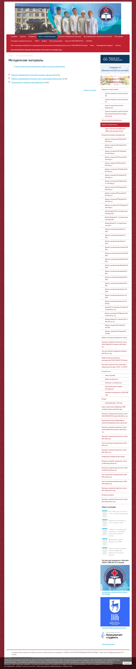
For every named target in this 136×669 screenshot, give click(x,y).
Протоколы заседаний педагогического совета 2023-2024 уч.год (115, 438)
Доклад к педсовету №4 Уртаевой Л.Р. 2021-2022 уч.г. (115, 164)
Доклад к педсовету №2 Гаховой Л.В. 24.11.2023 (115, 326)
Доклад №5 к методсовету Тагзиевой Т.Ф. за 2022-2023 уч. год (116, 308)
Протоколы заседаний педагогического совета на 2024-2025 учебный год (115, 469)
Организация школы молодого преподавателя (113, 388)
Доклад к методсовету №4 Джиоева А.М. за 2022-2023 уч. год (116, 314)
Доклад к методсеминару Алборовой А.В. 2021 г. (116, 260)
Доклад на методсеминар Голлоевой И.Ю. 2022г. (116, 254)
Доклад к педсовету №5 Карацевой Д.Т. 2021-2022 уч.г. (116, 188)
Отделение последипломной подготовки (69, 36)
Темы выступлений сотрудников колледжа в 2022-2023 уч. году (114, 352)
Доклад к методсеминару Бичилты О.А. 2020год (116, 302)
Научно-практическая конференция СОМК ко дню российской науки (40, 66)
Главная (10, 55)
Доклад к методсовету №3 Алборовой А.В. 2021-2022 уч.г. (115, 152)
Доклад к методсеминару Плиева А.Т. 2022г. (115, 230)
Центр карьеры (119, 36)
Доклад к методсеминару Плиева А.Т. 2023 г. (115, 242)
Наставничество (106, 371)
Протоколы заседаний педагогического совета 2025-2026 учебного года (115, 501)
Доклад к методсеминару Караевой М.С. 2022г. (116, 278)
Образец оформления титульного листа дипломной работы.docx (36, 79)
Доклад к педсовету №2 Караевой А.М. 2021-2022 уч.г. (115, 146)
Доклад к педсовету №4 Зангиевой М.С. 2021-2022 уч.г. (116, 158)
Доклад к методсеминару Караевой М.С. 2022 (116, 284)
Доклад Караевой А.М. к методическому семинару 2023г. (116, 212)
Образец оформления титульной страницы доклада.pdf (33, 75)
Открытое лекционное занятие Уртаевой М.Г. (116, 101)
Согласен (127, 663)
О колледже (14, 36)
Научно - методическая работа (47, 36)
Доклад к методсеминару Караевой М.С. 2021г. (116, 272)
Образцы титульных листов (109, 124)
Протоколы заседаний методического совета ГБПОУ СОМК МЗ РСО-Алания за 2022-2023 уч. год (114, 429)
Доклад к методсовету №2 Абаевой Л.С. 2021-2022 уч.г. (116, 140)
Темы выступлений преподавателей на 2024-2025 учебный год (114, 476)
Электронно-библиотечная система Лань (114, 628)
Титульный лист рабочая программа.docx (27, 82)
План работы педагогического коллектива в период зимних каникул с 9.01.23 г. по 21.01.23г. (115, 366)
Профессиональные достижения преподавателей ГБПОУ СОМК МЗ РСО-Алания (114, 359)
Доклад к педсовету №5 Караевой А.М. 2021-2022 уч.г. (116, 176)
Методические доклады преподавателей (113, 135)
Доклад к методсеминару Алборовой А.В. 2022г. (116, 266)
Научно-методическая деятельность (112, 120)
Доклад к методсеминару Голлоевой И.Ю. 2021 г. (116, 248)
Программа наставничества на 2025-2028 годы (116, 394)
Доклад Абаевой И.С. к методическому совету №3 (116, 224)
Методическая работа (108, 495)
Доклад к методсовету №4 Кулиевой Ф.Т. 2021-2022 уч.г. (116, 170)
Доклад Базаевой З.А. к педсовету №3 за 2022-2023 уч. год (116, 320)
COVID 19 (37, 41)
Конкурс (104, 399)
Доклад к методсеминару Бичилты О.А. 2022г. (116, 296)
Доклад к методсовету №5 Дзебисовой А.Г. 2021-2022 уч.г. (116, 182)
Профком (44, 41)
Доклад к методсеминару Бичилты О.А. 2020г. (116, 290)
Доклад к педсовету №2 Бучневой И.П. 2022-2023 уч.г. (115, 194)
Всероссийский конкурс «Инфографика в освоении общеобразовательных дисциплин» (114, 422)
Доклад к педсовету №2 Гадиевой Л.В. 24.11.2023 (115, 332)
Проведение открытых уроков (110, 89)
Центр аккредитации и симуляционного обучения (98, 36)
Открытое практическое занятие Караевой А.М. (114, 107)
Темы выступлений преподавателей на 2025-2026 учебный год (114, 483)
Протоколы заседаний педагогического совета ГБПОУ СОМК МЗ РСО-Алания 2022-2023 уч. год (115, 415)
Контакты (118, 45)
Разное (92, 45)
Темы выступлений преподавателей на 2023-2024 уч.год (114, 444)
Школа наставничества (111, 379)
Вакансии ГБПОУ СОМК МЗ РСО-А (74, 41)
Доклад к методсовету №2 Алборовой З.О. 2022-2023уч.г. (116, 206)
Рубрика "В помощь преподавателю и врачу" (114, 337)
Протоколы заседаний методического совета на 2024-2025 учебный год (114, 462)
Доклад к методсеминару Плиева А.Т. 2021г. (115, 236)
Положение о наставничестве (113, 383)
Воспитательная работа (56, 41)
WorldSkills (89, 41)
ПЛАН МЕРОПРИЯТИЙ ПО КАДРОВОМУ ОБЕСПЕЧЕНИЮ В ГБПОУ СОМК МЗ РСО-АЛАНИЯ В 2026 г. (36, 50)
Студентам (23, 36)
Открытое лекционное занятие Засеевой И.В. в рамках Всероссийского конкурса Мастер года (116, 114)
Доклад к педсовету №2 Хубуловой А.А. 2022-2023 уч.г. (116, 200)
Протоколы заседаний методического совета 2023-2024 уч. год (114, 451)
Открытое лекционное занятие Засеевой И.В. (116, 95)
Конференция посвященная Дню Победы (113, 457)
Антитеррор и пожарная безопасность (21, 41)
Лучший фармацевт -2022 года (113, 403)
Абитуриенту (32, 36)
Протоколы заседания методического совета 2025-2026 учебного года (114, 489)
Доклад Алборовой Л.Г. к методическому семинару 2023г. (116, 218)
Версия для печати (90, 90)
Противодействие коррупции (105, 45)
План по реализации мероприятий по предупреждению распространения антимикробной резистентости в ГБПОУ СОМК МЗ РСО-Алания (49, 45)
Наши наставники (110, 375)
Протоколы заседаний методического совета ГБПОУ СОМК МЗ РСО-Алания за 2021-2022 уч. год (114, 344)
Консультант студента (108, 644)
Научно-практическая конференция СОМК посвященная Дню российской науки (113, 408)
